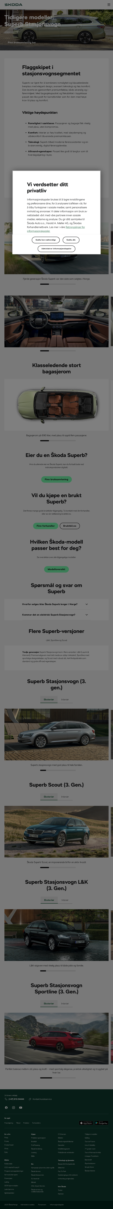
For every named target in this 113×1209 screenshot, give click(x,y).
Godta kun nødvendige (46, 240)
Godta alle (71, 240)
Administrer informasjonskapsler (56, 249)
